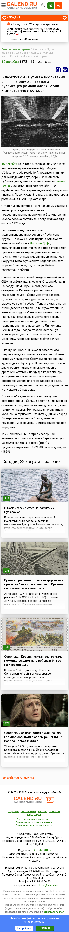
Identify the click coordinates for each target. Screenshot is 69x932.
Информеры (34, 814)
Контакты (54, 811)
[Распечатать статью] (65, 69)
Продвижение (28, 811)
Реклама (42, 811)
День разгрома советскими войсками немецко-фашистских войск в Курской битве (34, 31)
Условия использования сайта (33, 819)
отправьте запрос (53, 912)
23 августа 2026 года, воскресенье (35, 24)
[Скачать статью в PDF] (58, 69)
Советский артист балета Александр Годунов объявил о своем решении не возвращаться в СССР (33, 737)
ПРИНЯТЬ (45, 928)
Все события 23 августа (18, 778)
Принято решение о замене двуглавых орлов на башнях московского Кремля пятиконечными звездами (33, 584)
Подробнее (24, 928)
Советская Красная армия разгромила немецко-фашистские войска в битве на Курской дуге (33, 660)
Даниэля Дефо (40, 243)
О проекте (13, 811)
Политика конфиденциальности (34, 825)
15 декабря (10, 61)
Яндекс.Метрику (34, 921)
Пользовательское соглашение (34, 822)
